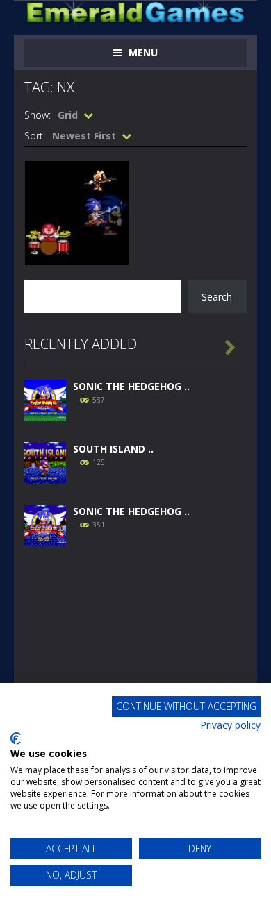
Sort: (34, 135)
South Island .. (113, 448)
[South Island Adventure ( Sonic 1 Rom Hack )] (45, 461)
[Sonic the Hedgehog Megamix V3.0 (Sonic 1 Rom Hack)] (45, 399)
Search (217, 296)
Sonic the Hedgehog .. (131, 386)
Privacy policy (230, 724)
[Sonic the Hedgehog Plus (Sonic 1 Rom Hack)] (45, 524)
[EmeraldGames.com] (135, 11)
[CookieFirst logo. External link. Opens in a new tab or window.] (15, 738)
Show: (37, 114)
